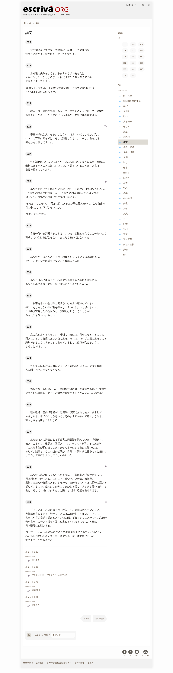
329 (29, 225)
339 (29, 502)
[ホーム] (25, 23)
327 (29, 153)
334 (29, 357)
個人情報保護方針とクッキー (59, 662)
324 (29, 65)
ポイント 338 (31, 581)
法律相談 (39, 662)
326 (29, 126)
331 (29, 272)
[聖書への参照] (105, 126)
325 (29, 103)
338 (29, 466)
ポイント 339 (31, 597)
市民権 (86, 618)
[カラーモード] (143, 5)
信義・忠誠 (99, 618)
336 (29, 404)
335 (29, 381)
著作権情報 (79, 662)
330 (29, 248)
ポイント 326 (31, 552)
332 (29, 295)
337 (29, 431)
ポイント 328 (31, 567)
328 (29, 181)
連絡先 (90, 662)
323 (29, 42)
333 (29, 326)
